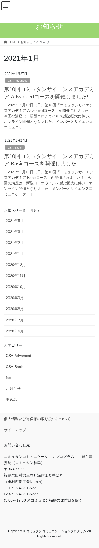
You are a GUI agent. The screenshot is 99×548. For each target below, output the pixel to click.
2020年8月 (15, 309)
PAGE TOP (91, 526)
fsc (8, 377)
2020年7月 (15, 320)
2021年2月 (15, 243)
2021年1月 (15, 254)
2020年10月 (16, 287)
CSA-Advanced (17, 80)
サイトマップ (15, 430)
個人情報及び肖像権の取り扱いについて (37, 419)
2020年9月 (15, 298)
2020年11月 (15, 276)
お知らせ (13, 389)
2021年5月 (15, 220)
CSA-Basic (15, 147)
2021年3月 (15, 231)
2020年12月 (16, 265)
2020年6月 (15, 331)
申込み (11, 400)
